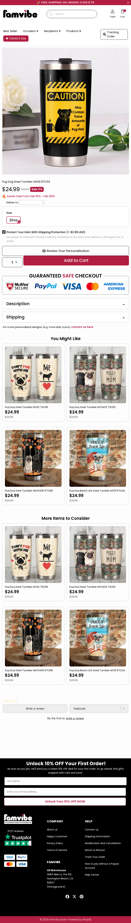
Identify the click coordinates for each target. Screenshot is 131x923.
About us (52, 829)
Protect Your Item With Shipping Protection (45, 232)
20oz (13, 220)
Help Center (92, 874)
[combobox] (72, 14)
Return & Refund (95, 850)
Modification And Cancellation (103, 843)
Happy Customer (57, 836)
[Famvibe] (20, 14)
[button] (30, 31)
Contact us (91, 829)
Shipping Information (97, 836)
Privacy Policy (55, 843)
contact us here (82, 327)
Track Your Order (95, 857)
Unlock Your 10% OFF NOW (65, 801)
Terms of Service (57, 850)
